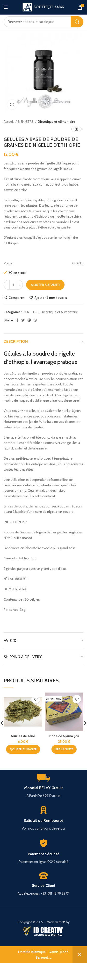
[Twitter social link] (23, 320)
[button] (23, 749)
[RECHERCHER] (77, 21)
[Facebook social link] (17, 320)
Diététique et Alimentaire (56, 121)
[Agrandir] (12, 104)
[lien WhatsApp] (35, 320)
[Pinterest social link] (29, 320)
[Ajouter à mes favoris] (35, 699)
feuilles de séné (23, 736)
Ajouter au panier (45, 285)
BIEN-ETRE (26, 121)
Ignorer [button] (79, 954)
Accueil (9, 121)
